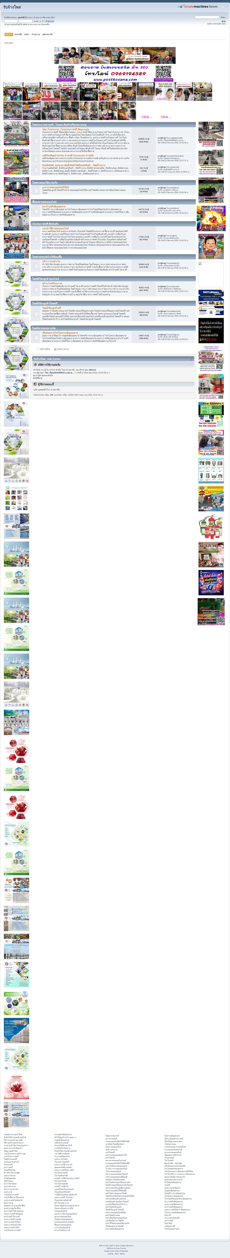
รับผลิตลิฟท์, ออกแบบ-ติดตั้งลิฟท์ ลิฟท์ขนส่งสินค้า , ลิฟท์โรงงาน (73, 165)
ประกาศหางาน (9, 1186)
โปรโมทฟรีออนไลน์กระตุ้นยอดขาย (178, 1199)
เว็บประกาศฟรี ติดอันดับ (13, 1214)
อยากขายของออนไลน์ (62, 1217)
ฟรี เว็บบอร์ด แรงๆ (61, 1203)
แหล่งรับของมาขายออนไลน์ (175, 1147)
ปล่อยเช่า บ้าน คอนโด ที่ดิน (14, 1206)
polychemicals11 (177, 156)
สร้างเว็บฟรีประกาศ (52, 283)
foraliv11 (173, 236)
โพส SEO (168, 1223)
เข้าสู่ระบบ (37, 18)
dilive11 (92, 370)
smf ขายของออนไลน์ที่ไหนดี (116, 1177)
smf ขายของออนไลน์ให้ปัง (55, 187)
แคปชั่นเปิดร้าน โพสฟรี (115, 1221)
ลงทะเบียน (50, 18)
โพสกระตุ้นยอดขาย (172, 1136)
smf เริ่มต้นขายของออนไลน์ (116, 1166)
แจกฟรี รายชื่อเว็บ (61, 1186)
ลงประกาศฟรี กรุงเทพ (12, 1219)
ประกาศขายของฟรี (172, 1218)
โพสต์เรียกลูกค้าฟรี (51, 308)
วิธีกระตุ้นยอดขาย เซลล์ (174, 1139)
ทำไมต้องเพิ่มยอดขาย (173, 1182)
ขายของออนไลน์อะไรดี (173, 1150)
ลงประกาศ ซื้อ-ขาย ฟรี (63, 1165)
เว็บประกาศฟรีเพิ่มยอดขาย (175, 1212)
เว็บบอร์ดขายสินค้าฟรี (63, 1200)
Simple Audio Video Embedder (116, 1251)
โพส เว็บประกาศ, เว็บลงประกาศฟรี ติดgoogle (65, 129)
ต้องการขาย (8, 1203)
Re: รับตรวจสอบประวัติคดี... (171, 314)
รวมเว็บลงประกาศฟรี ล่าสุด (15, 1154)
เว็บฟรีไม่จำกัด (9, 1170)
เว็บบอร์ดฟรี (169, 1158)
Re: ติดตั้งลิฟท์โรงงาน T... (170, 169)
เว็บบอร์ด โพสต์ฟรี (61, 1162)
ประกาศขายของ (10, 1184)
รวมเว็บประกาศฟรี (11, 1156)
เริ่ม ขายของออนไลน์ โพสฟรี (117, 1174)
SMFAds (110, 1248)
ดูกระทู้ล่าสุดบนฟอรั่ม (43, 375)
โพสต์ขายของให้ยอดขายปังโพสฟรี (119, 1185)
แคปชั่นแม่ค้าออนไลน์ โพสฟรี (117, 1202)
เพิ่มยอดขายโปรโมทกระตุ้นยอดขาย (60, 333)
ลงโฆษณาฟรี (170, 1226)
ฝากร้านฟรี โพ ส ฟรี (12, 1217)
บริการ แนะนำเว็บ (51, 261)
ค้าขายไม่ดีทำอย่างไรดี (63, 1145)
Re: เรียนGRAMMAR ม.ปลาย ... (172, 140)
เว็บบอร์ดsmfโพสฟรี (62, 1192)
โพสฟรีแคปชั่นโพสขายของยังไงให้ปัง (120, 1196)
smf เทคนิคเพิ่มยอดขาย (115, 1229)
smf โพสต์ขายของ (113, 1215)
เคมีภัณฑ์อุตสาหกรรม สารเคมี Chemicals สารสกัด (68, 155)
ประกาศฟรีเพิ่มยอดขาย (174, 1202)
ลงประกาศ (8, 1192)
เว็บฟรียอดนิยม (10, 1178)
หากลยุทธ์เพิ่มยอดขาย (63, 1134)
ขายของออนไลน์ (60, 1211)
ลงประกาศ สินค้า (61, 1159)
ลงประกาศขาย (9, 1176)
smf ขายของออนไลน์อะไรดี (116, 1155)
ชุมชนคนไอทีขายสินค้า (63, 1167)
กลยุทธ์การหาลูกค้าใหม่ (13, 1134)
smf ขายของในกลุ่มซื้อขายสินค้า (118, 1188)
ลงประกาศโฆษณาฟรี (12, 1225)
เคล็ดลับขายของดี (61, 1143)
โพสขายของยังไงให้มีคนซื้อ (116, 1191)
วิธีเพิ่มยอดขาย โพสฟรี (114, 1226)
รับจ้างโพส (12, 7)
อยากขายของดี (111, 1139)
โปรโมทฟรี (169, 1160)
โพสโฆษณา (8, 1181)
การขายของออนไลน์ (62, 1227)
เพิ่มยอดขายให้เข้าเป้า (173, 1155)
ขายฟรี (167, 1185)
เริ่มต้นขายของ (170, 1144)
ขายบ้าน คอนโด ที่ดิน (12, 1208)
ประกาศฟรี (8, 1167)
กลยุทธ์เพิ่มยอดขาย (61, 1140)
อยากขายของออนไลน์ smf (116, 1160)
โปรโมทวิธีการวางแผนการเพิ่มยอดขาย (180, 1174)
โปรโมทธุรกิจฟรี (61, 1173)
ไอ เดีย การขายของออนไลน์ (116, 1169)
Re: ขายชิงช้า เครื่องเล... (169, 190)
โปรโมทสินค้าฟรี (61, 1176)
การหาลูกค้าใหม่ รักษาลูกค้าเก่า (16, 1145)
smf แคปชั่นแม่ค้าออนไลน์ (116, 1199)
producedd (174, 167)
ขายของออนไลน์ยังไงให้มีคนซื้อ (117, 1141)
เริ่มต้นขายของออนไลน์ (63, 1219)
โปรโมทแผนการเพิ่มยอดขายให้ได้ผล (179, 1171)
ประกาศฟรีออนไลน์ (62, 1156)
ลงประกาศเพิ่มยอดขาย (173, 1204)
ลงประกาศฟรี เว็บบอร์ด (63, 1197)
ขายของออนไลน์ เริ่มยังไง (64, 1222)
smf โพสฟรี (110, 1152)
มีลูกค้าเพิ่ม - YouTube (173, 1163)
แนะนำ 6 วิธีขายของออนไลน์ (65, 1214)
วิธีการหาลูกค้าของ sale (13, 1140)
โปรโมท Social (60, 1181)
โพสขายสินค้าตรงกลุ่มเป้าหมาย (66, 1206)
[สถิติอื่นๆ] (37, 378)
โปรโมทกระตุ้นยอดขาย (174, 1196)
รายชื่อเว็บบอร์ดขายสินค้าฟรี (65, 1195)
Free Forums (121, 1248)
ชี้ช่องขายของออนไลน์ (62, 1225)
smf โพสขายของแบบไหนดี (116, 1193)
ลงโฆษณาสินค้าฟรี (11, 1162)
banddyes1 (174, 188)
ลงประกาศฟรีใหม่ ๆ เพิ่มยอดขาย (177, 1210)
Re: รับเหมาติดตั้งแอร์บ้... (170, 238)
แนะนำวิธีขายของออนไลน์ (55, 228)
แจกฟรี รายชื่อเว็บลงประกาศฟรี (66, 1178)
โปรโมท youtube (61, 1184)
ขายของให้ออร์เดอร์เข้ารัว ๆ (116, 1204)
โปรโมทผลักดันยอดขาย (174, 1169)
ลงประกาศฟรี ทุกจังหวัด (13, 1200)
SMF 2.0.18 (103, 1246)
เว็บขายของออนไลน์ (113, 1171)
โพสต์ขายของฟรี (10, 1159)
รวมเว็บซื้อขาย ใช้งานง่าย (14, 1197)
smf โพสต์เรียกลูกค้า (114, 1207)
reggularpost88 (176, 138)
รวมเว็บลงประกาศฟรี (12, 1230)
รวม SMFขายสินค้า (62, 1154)
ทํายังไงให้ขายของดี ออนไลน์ (15, 1137)
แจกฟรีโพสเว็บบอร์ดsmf (64, 1189)
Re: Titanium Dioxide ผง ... (170, 158)
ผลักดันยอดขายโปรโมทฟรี (175, 1166)
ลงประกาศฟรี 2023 (11, 1227)
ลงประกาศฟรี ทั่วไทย (12, 1222)
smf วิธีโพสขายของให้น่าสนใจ (117, 1223)
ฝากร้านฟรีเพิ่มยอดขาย (53, 206)
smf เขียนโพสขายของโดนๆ (116, 1218)
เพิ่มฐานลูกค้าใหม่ (11, 1151)
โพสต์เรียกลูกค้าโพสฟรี (115, 1210)
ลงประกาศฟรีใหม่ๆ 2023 (64, 1170)
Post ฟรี (168, 1215)
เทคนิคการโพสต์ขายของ (115, 1180)
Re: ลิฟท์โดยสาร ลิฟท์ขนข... (171, 289)
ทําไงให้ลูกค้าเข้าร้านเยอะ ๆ (65, 1137)
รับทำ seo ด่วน (111, 1150)
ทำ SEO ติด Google (12, 1173)
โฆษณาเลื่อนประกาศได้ (63, 1208)
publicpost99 (175, 311)
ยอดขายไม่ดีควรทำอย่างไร (175, 1177)
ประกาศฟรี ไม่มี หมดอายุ (13, 1211)
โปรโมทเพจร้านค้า (172, 1229)
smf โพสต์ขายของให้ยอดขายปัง (118, 1182)
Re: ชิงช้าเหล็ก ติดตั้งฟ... (169, 337)
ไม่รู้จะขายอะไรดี (112, 1136)
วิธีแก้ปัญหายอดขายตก (173, 1141)
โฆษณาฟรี (8, 1165)
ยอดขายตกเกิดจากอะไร (174, 1180)
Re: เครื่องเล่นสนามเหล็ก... (170, 266)
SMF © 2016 (114, 1246)
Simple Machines (127, 1246)
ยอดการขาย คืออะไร (172, 1188)
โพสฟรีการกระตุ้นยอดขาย (175, 1193)
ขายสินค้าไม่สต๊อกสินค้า (115, 1144)
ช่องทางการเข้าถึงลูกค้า (13, 1148)
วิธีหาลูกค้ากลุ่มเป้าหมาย (13, 1143)
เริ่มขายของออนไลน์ (113, 1147)
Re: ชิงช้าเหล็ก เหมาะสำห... (171, 211)
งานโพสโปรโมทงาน (62, 1148)
